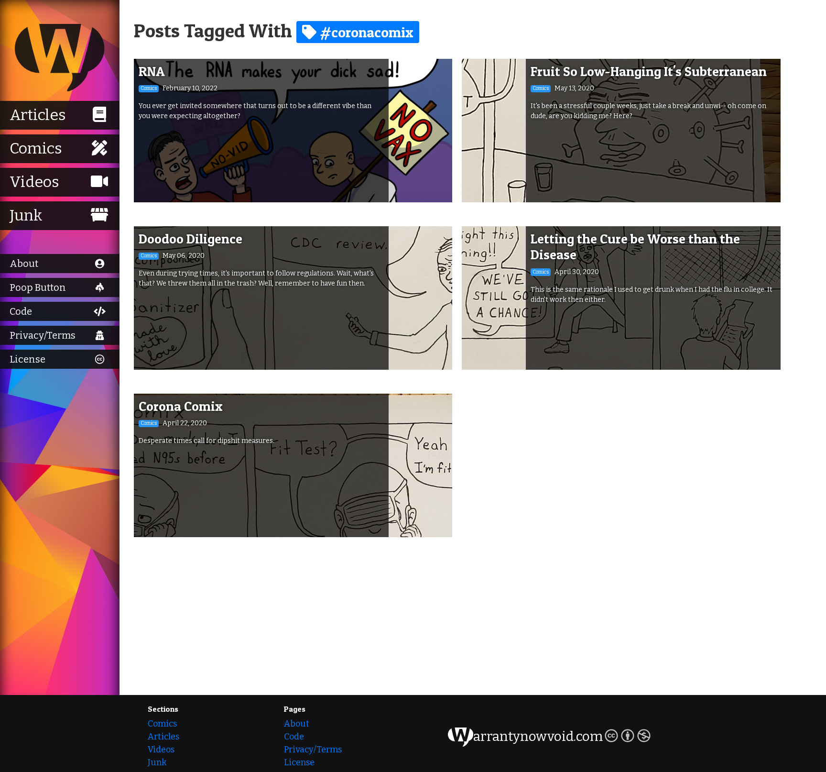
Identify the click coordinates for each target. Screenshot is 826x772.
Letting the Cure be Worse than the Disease (635, 247)
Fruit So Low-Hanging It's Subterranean (649, 71)
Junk (157, 762)
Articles (163, 736)
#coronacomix (364, 32)
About (296, 723)
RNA (152, 71)
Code (294, 736)
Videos (161, 749)
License (299, 762)
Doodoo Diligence (190, 239)
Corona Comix (181, 406)
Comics (162, 723)
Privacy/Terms (313, 749)
